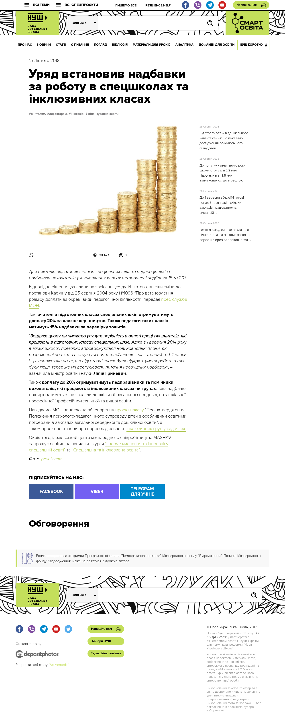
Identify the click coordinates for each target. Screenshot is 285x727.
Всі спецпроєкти (81, 5)
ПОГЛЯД (100, 45)
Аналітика (184, 45)
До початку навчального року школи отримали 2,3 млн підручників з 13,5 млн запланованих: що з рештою (223, 173)
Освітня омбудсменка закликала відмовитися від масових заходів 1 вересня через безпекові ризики (225, 235)
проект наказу (129, 410)
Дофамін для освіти (216, 45)
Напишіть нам (246, 5)
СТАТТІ (61, 45)
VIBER (97, 491)
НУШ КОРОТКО (251, 45)
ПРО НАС (25, 45)
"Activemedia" (59, 665)
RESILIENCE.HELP (158, 5)
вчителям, (38, 114)
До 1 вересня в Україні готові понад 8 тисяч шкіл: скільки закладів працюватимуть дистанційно (222, 205)
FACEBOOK (51, 491)
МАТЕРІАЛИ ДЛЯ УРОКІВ (152, 45)
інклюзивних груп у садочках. (156, 428)
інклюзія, (77, 114)
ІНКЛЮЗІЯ (120, 45)
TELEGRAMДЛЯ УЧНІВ (143, 491)
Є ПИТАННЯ (80, 45)
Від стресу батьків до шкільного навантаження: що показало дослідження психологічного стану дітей (224, 140)
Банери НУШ (101, 641)
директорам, (58, 114)
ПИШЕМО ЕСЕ (125, 5)
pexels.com (52, 459)
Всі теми (41, 5)
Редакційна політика (106, 653)
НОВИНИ (44, 45)
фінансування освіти (103, 114)
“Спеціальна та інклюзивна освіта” (106, 450)
